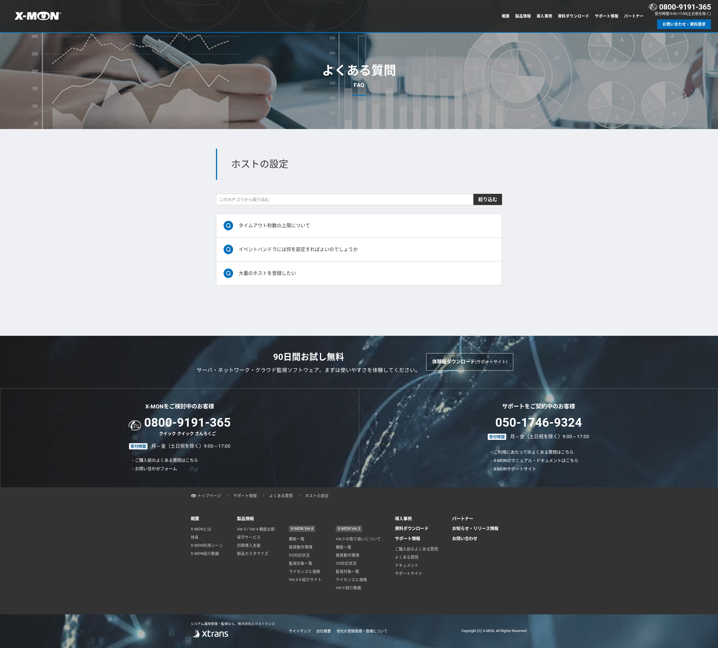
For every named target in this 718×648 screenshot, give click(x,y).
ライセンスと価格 (304, 571)
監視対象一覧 (300, 563)
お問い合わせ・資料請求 (684, 24)
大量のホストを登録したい (267, 273)
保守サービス (249, 537)
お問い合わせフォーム (156, 468)
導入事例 (544, 16)
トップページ (209, 495)
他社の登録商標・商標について (362, 631)
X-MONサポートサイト (515, 469)
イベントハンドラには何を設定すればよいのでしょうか (298, 249)
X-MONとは (201, 529)
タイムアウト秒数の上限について (274, 225)
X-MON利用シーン (207, 545)
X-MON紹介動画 (205, 553)
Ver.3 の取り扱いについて (358, 539)
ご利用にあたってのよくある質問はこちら (534, 452)
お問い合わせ (464, 538)
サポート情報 (606, 16)
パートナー (634, 16)
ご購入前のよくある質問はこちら (166, 460)
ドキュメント (406, 565)
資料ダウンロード (573, 16)
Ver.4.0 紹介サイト (305, 579)
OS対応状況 (299, 555)
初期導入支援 (249, 545)
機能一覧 (297, 539)
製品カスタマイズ (252, 553)
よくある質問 (281, 495)
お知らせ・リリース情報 (475, 528)
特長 (195, 537)
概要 (506, 16)
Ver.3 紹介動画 (348, 587)
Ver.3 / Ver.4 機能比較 (256, 529)
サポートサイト (408, 573)
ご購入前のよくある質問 (416, 549)
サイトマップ (300, 631)
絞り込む (487, 199)
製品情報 (523, 16)
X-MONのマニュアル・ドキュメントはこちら (536, 460)
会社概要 (323, 631)
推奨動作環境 (300, 547)
